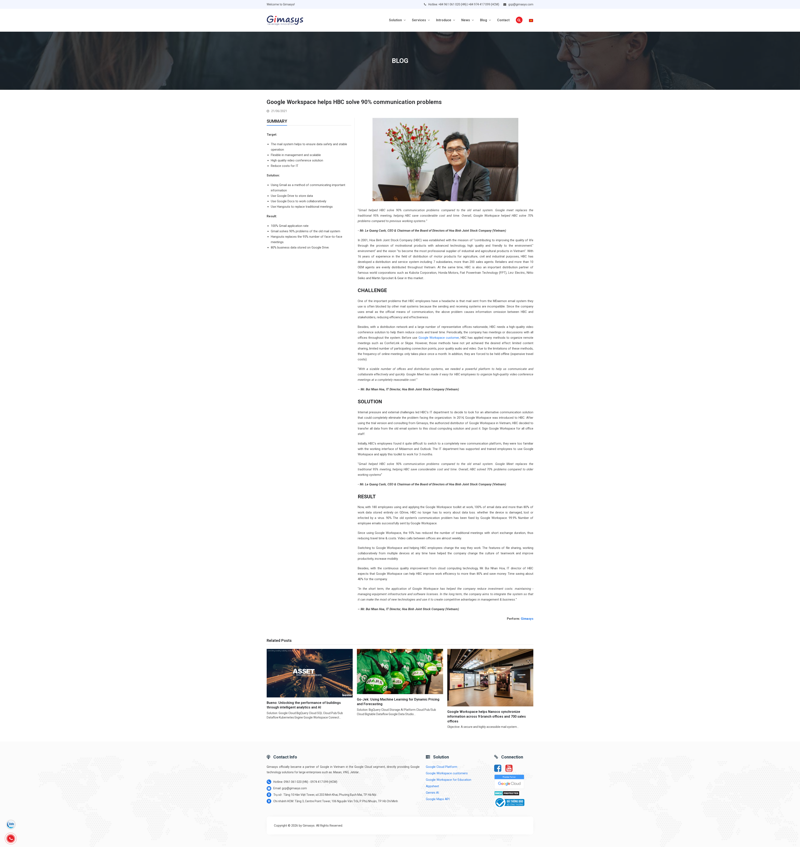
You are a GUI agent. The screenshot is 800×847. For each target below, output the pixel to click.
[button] (519, 20)
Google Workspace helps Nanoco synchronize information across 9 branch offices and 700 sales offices (486, 716)
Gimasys (527, 619)
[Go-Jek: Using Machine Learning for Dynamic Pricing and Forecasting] (400, 671)
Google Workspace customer (439, 338)
